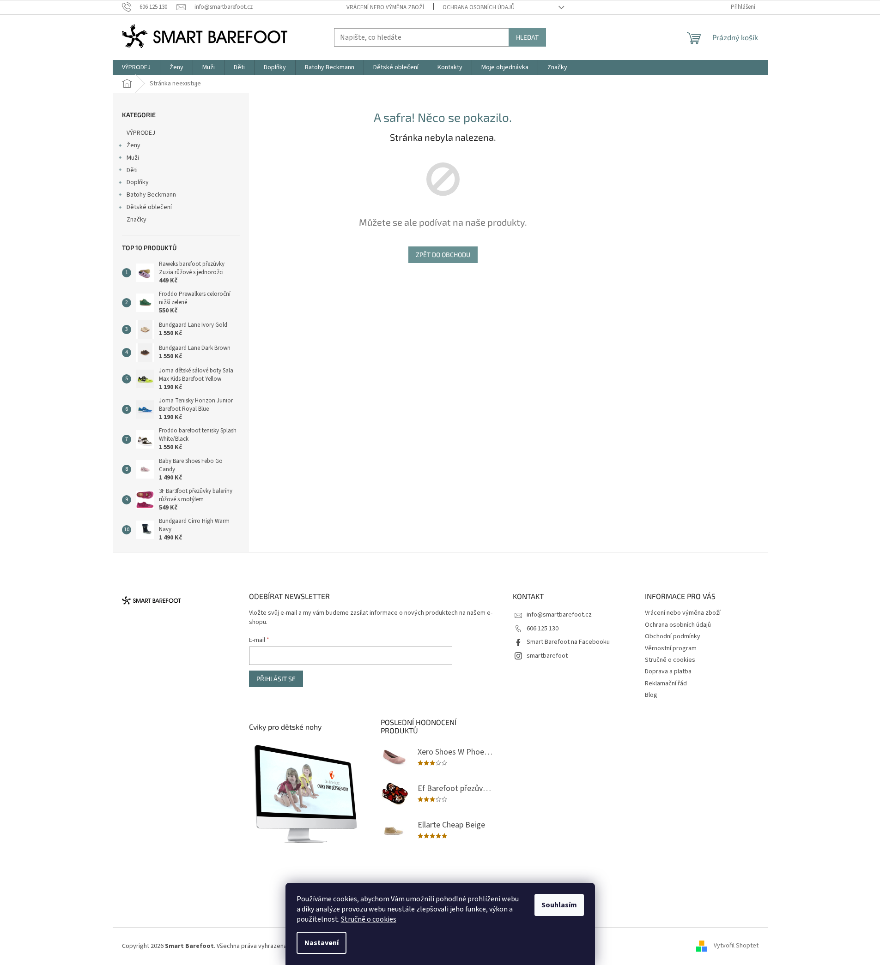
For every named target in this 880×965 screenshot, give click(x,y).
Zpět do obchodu (443, 254)
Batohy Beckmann (151, 194)
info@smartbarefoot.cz (559, 614)
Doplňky (138, 182)
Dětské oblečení (149, 207)
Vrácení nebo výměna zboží (385, 7)
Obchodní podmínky (672, 636)
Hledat (527, 37)
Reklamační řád (666, 683)
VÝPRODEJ (141, 133)
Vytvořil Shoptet (736, 946)
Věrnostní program (671, 648)
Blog (651, 695)
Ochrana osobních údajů (479, 7)
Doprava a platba (668, 671)
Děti (132, 170)
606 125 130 (542, 628)
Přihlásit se (276, 679)
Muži (133, 157)
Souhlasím (559, 905)
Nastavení (321, 943)
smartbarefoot (547, 655)
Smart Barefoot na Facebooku (568, 642)
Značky (136, 219)
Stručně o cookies (368, 919)
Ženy (133, 145)
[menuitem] (136, 67)
